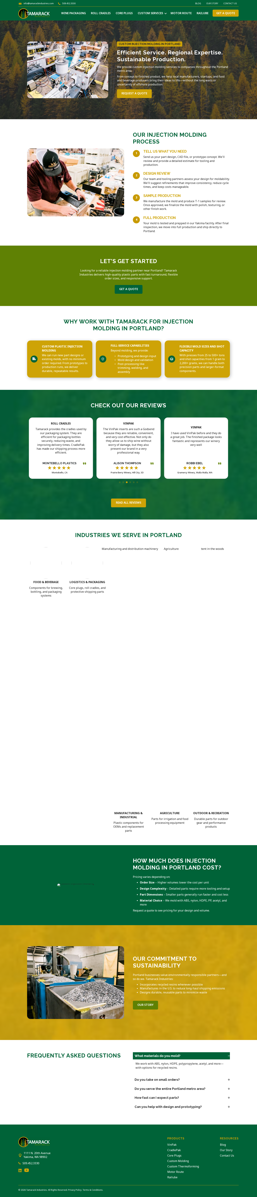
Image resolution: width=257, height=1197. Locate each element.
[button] (165, 13)
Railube (202, 13)
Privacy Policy (74, 1190)
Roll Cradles (101, 13)
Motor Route (181, 13)
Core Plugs (124, 13)
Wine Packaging (73, 13)
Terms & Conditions (93, 1190)
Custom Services (150, 13)
